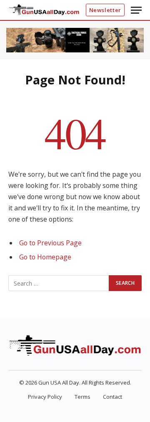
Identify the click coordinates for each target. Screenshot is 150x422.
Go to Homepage (45, 257)
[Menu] (136, 10)
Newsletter (105, 10)
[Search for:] (59, 283)
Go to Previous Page (50, 242)
